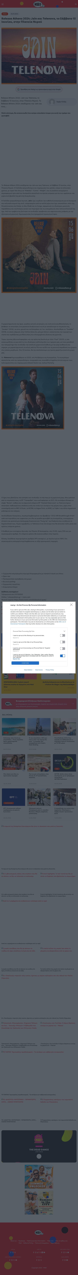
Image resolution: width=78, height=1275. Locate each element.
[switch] (62, 635)
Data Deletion (28, 670)
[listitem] (39, 631)
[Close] (72, 605)
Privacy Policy (50, 670)
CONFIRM (25, 663)
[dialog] (39, 637)
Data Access (39, 670)
